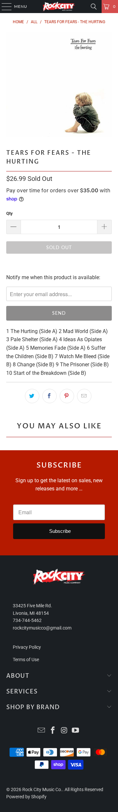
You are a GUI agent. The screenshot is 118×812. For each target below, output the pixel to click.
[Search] (94, 6)
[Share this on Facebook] (49, 396)
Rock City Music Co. (42, 789)
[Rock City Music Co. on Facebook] (53, 731)
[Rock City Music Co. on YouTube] (76, 731)
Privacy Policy (27, 647)
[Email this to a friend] (84, 396)
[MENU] (3, 6)
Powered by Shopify (26, 796)
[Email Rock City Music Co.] (42, 731)
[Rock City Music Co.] (59, 6)
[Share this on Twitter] (32, 396)
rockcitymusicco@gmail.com (42, 627)
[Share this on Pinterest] (67, 396)
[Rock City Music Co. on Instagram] (64, 731)
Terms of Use (26, 659)
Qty (9, 213)
